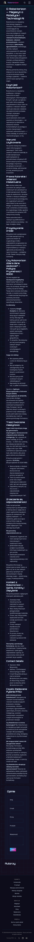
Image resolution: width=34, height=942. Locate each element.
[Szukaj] (24, 2)
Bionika (17, 893)
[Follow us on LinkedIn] (22, 938)
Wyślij (13, 849)
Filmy (17, 909)
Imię (11, 800)
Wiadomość (14, 834)
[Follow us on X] (19, 938)
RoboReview (17, 915)
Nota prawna (17, 925)
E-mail (12, 808)
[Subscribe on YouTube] (26, 938)
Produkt (12, 826)
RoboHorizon (13, 3)
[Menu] (30, 3)
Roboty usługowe (17, 890)
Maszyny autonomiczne (17, 888)
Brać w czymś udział (17, 922)
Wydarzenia (17, 912)
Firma (12, 817)
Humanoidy (17, 882)
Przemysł (17, 885)
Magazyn (17, 903)
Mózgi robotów (17, 896)
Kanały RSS (10, 938)
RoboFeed (17, 906)
